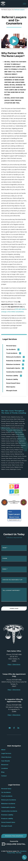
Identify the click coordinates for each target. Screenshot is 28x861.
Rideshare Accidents (13, 364)
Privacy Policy (11, 852)
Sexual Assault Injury (13, 383)
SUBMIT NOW (14, 608)
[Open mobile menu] (24, 3)
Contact (4, 776)
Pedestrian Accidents (13, 360)
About (3, 749)
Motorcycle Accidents (13, 357)
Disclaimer (23, 851)
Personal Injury (11, 345)
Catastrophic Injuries (13, 368)
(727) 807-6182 (20, 309)
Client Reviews (6, 757)
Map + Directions (14, 664)
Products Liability (12, 379)
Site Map (18, 852)
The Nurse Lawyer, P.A (7, 9)
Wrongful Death (11, 390)
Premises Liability (12, 375)
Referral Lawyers (19, 9)
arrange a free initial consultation (12, 311)
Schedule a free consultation (14, 836)
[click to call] (24, 857)
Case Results (5, 761)
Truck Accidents (11, 353)
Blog (2, 772)
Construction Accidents (14, 372)
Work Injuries (10, 387)
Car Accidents (11, 349)
